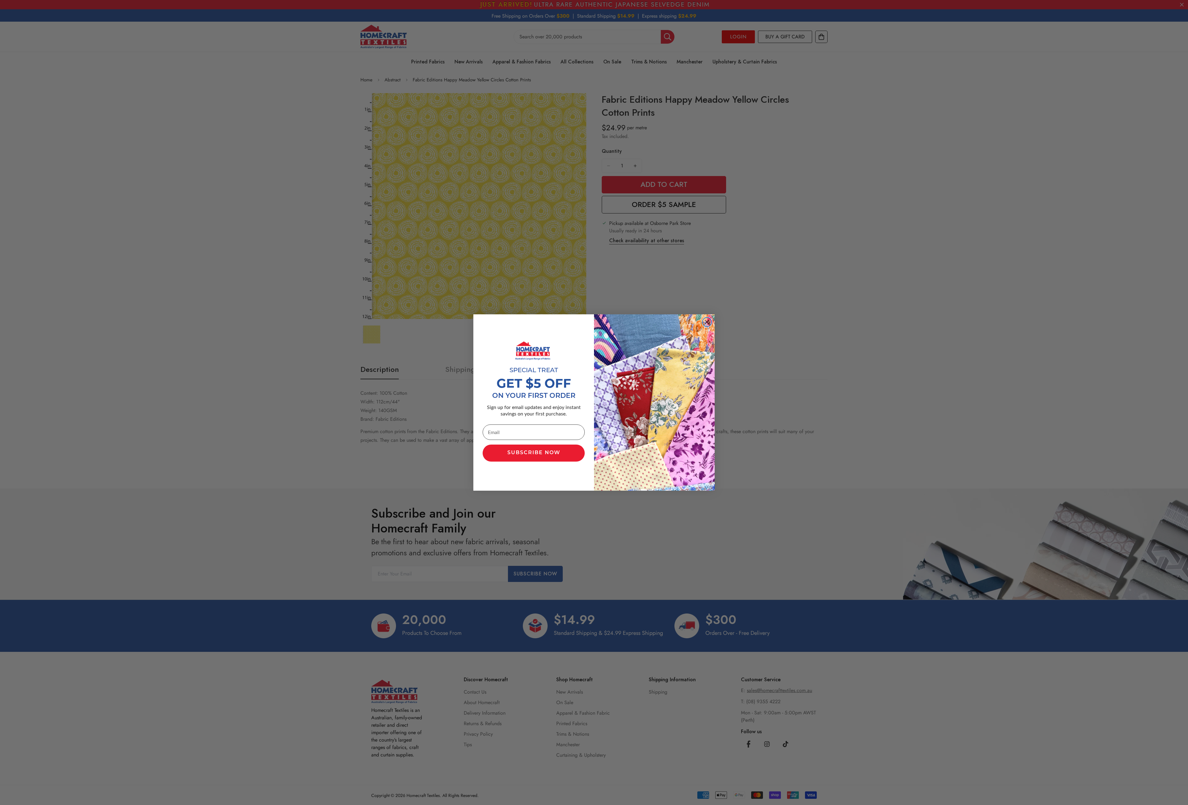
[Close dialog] (707, 322)
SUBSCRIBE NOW (533, 452)
